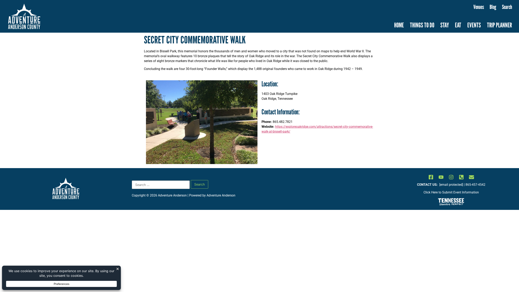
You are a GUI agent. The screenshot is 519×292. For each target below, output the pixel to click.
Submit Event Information (460, 192)
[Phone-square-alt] (461, 177)
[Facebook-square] (431, 177)
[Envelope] (471, 177)
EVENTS (474, 25)
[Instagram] (451, 177)
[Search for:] (161, 184)
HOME (399, 25)
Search (507, 7)
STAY (444, 25)
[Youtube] (441, 177)
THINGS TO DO (422, 25)
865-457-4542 (475, 185)
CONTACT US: (428, 185)
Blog (493, 7)
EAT (458, 25)
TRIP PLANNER (499, 25)
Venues (478, 7)
